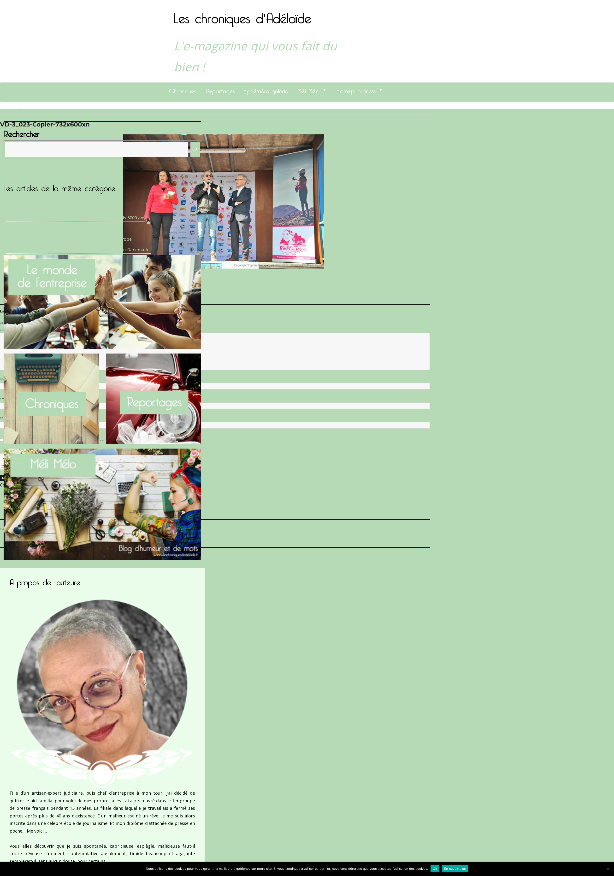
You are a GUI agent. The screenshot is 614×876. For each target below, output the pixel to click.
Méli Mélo (308, 89)
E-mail (5, 398)
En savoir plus (455, 868)
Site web (5, 418)
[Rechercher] (195, 149)
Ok (435, 868)
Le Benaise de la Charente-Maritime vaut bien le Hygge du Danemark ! (78, 249)
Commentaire (9, 330)
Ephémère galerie (266, 89)
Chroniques (182, 89)
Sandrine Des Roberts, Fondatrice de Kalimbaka (55, 207)
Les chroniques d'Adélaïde (242, 15)
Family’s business (356, 89)
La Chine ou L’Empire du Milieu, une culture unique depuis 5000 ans (75, 218)
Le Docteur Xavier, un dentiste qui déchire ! (50, 228)
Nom (4, 379)
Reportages (220, 89)
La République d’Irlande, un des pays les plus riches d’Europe (69, 239)
